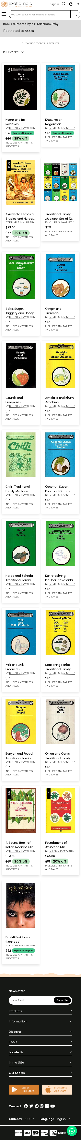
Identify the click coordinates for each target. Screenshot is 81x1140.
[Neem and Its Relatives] (20, 109)
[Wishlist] (63, 3)
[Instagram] (42, 1106)
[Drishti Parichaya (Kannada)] (20, 927)
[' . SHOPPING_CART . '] (70, 3)
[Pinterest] (37, 1106)
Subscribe (62, 1000)
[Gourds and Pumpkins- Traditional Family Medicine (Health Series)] (20, 387)
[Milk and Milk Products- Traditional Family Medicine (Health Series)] (20, 654)
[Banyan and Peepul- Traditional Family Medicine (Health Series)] (20, 743)
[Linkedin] (47, 1106)
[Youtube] (52, 1106)
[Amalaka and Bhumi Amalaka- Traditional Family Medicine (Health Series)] (60, 387)
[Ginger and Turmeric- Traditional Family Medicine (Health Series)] (60, 298)
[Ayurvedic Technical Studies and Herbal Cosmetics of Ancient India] (20, 203)
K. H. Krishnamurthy (22, 127)
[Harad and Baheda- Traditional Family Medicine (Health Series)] (20, 565)
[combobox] (40, 14)
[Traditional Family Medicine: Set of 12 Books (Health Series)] (60, 203)
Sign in (55, 4)
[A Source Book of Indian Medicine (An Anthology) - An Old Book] (20, 832)
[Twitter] (31, 1106)
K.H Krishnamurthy (21, 222)
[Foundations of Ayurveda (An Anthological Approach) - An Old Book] (60, 832)
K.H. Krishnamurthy (61, 850)
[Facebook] (26, 1106)
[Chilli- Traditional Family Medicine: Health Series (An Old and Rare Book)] (20, 476)
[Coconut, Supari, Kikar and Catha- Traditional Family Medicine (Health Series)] (60, 476)
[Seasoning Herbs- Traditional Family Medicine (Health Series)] (60, 654)
